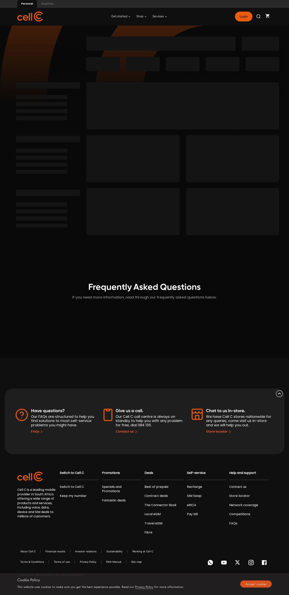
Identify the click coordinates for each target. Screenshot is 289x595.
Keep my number (73, 496)
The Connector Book (160, 505)
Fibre (148, 532)
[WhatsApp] (211, 563)
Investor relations (86, 551)
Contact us (125, 431)
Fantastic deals (114, 500)
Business (47, 3)
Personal (27, 3)
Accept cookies (255, 584)
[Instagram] (251, 563)
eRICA (191, 505)
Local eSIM (152, 514)
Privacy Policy (88, 561)
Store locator (217, 431)
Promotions (111, 473)
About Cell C (28, 551)
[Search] (258, 16)
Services (158, 16)
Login (244, 16)
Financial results (55, 551)
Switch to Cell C (72, 473)
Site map (136, 561)
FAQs (35, 431)
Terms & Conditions (32, 561)
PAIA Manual (113, 561)
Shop (140, 16)
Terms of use (62, 561)
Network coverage (243, 505)
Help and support (242, 473)
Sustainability (114, 551)
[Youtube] (224, 563)
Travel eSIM (153, 523)
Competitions (239, 514)
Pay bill (192, 514)
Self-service (196, 473)
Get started (119, 16)
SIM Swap (194, 496)
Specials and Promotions (111, 489)
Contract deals (156, 496)
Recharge (194, 487)
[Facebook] (265, 563)
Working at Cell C (142, 551)
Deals (148, 473)
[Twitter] (238, 563)
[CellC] (30, 16)
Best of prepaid (156, 487)
